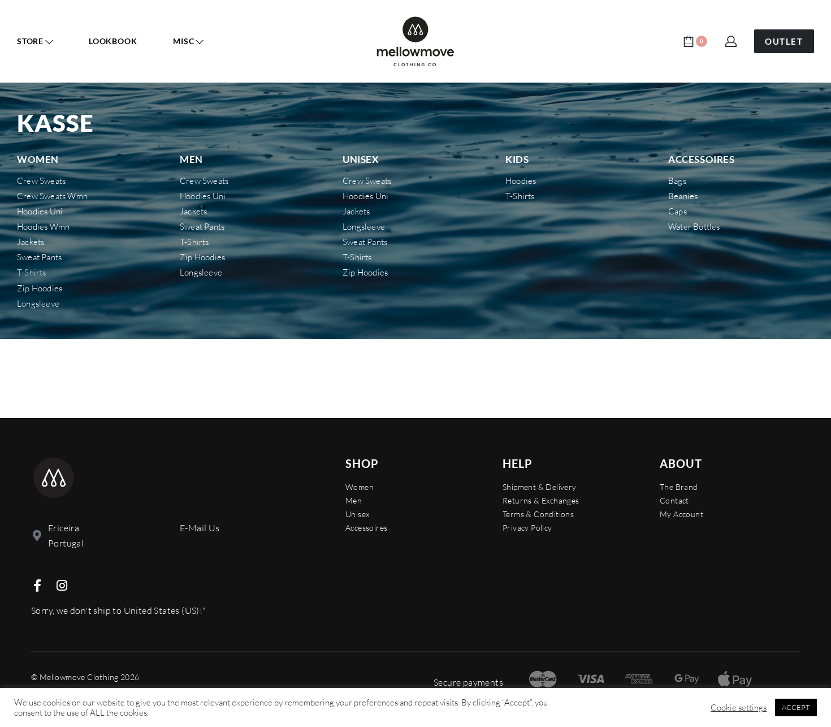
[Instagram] (61, 585)
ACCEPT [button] (796, 707)
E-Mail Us (200, 528)
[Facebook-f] (37, 585)
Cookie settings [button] (739, 708)
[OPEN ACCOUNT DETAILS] (731, 41)
